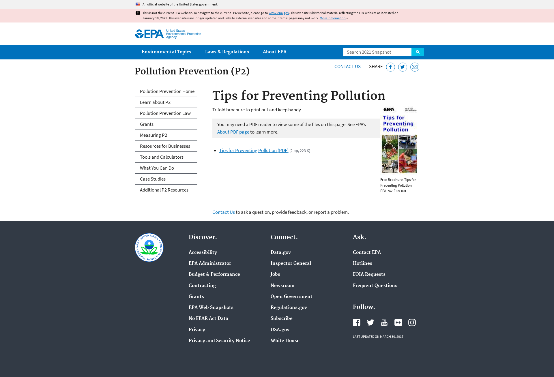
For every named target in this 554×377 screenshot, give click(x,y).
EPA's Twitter (370, 322)
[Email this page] (414, 67)
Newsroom (283, 285)
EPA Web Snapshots (211, 307)
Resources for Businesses (165, 146)
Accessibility (203, 252)
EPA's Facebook (356, 322)
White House (285, 341)
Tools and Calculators (162, 157)
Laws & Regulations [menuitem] (227, 52)
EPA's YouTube (384, 322)
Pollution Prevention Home (167, 91)
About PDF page (233, 132)
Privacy (197, 330)
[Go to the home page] (149, 33)
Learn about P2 (155, 102)
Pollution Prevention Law (165, 113)
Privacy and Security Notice (219, 341)
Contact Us (347, 66)
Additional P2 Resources (164, 190)
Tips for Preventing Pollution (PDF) (254, 150)
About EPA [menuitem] (275, 52)
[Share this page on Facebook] (390, 67)
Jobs (275, 274)
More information (333, 18)
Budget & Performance (214, 274)
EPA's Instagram (412, 322)
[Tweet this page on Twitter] (402, 67)
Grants (147, 124)
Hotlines (362, 263)
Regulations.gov (289, 307)
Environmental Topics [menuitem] (166, 52)
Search (417, 52)
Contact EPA (367, 252)
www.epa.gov (279, 13)
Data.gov (281, 252)
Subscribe (282, 318)
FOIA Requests (369, 274)
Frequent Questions (375, 285)
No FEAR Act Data (208, 318)
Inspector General (291, 263)
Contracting (202, 285)
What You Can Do (157, 168)
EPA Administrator (210, 263)
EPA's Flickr (398, 322)
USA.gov (280, 330)
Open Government (291, 296)
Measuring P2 (153, 135)
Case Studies (153, 179)
